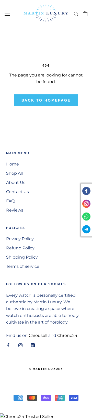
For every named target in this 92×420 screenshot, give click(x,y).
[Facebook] (8, 345)
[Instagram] (20, 345)
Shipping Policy (22, 257)
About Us (15, 182)
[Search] (76, 13)
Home (12, 164)
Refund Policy (20, 248)
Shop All (14, 173)
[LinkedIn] (33, 345)
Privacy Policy (20, 238)
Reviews (14, 210)
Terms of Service (22, 266)
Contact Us (17, 191)
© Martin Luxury (46, 368)
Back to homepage (46, 100)
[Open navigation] (7, 14)
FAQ (10, 200)
